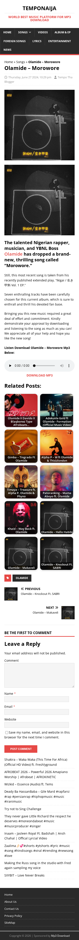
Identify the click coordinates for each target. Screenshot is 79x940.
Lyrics (36, 41)
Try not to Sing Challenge (22, 809)
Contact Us (11, 909)
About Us (10, 902)
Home (7, 32)
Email (8, 706)
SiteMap (9, 923)
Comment (11, 660)
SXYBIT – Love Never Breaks (24, 875)
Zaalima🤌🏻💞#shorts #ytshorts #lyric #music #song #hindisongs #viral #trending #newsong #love (38, 851)
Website (10, 719)
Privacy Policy (13, 916)
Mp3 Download (60, 936)
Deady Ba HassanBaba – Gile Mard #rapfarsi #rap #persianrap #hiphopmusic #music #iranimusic (37, 796)
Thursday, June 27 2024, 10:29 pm (29, 77)
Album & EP (63, 32)
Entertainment (59, 41)
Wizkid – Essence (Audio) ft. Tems (28, 784)
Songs (23, 32)
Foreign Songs (15, 41)
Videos (43, 32)
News (7, 50)
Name (9, 693)
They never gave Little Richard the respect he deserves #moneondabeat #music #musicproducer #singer (37, 821)
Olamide (13, 254)
